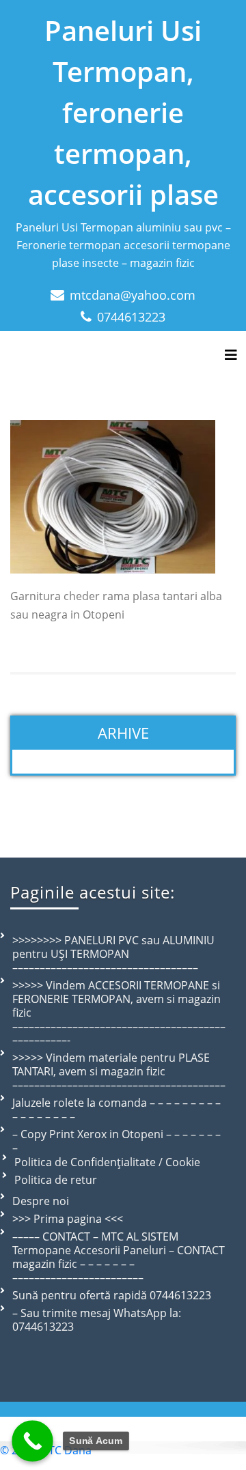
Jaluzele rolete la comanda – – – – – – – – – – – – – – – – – (116, 1109)
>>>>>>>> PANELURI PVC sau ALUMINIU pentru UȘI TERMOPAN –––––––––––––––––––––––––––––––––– (113, 954)
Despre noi (40, 1200)
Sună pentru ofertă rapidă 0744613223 (111, 1295)
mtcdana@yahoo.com (132, 295)
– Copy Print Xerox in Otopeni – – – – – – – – (116, 1141)
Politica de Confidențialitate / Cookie (107, 1162)
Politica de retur (55, 1179)
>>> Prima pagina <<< (67, 1218)
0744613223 (131, 317)
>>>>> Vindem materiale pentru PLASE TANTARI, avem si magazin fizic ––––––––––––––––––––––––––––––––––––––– (119, 1071)
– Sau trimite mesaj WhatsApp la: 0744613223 (96, 1319)
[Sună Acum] (32, 1441)
